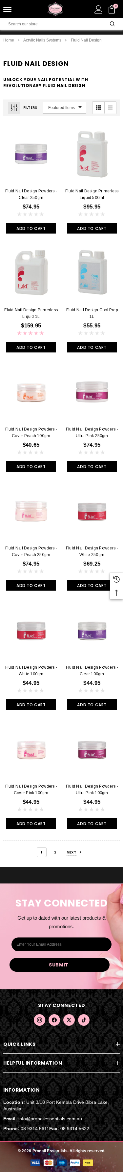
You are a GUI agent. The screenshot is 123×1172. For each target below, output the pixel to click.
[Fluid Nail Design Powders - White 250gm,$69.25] (92, 511)
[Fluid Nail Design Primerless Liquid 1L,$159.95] (31, 273)
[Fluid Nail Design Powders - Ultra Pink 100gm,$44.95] (92, 749)
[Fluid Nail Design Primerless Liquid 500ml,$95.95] (92, 154)
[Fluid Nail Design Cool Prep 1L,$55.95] (92, 273)
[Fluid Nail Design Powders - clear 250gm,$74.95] (31, 154)
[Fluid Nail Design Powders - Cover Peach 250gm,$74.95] (31, 511)
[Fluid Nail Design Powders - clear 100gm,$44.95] (92, 630)
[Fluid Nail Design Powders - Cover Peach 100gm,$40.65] (31, 392)
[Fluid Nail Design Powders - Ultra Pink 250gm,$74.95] (92, 392)
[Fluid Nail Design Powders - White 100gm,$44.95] (31, 630)
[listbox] (64, 108)
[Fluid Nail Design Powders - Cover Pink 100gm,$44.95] (31, 749)
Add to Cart (31, 228)
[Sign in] (98, 9)
